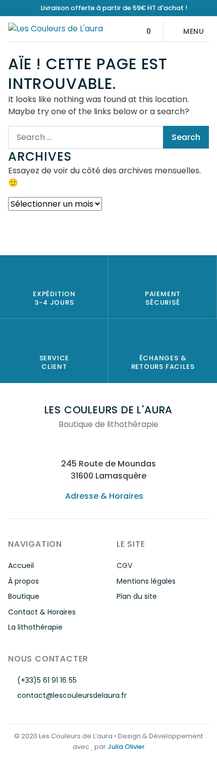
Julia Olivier (126, 746)
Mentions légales (146, 581)
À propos (23, 581)
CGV (124, 565)
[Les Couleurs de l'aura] (55, 28)
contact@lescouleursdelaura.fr (72, 695)
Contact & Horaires (42, 612)
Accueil (21, 565)
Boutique (23, 596)
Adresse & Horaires (104, 496)
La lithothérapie (35, 627)
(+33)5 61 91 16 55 (47, 680)
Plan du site (137, 596)
